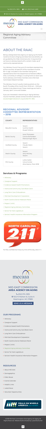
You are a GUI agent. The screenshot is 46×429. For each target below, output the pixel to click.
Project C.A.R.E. (9, 203)
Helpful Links (9, 384)
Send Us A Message (23, 303)
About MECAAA (9, 370)
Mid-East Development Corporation (16, 196)
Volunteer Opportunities (13, 392)
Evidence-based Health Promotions (16, 185)
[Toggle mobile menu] (42, 29)
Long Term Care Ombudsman (14, 192)
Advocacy (7, 177)
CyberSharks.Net (37, 420)
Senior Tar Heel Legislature (13, 211)
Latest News (8, 388)
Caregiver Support (10, 181)
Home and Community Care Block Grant (18, 188)
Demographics (9, 373)
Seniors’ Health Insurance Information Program (20, 214)
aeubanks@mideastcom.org (13, 99)
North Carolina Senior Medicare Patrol (17, 199)
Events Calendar (10, 381)
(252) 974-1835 (30, 99)
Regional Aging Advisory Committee (17, 207)
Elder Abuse (8, 377)
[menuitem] (13, 9)
